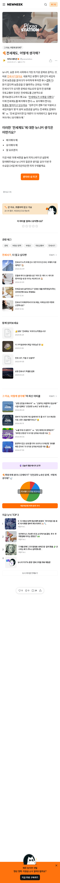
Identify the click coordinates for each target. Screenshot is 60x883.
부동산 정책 (16, 245)
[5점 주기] (36, 226)
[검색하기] (45, 4)
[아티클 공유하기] (50, 60)
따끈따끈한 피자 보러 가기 (30, 506)
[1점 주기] (23, 226)
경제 (6, 245)
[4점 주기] (33, 226)
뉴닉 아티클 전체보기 (30, 573)
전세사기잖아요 (14, 76)
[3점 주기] (30, 226)
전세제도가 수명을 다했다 (41, 97)
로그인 (53, 4)
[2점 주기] (26, 226)
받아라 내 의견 (30, 176)
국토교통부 (39, 245)
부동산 (28, 245)
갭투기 (49, 80)
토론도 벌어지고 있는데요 (14, 105)
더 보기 (51, 255)
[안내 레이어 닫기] (56, 865)
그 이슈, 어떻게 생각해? (13, 47)
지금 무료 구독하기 (30, 877)
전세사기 (51, 245)
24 (36, 590)
